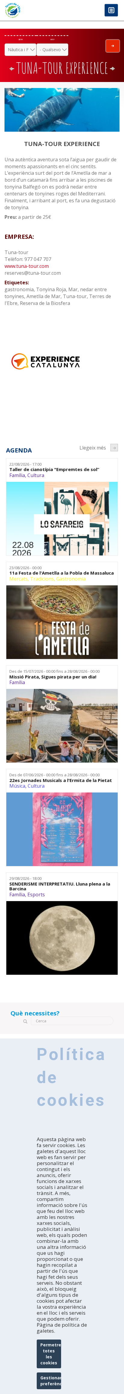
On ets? (52, 39)
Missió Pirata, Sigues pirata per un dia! (52, 676)
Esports (36, 894)
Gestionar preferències (50, 1381)
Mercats (18, 578)
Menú (111, 10)
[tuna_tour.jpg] (62, 110)
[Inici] (31, 10)
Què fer (21, 39)
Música (17, 786)
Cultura (35, 475)
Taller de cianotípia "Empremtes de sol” (54, 469)
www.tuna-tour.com (27, 266)
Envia (112, 46)
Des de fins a (54, 671)
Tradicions (42, 578)
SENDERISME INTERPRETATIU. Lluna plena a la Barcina (59, 886)
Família (17, 475)
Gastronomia (71, 578)
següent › (114, 447)
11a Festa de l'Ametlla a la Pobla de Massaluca (61, 572)
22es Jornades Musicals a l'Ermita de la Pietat (60, 780)
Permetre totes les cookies (50, 1354)
